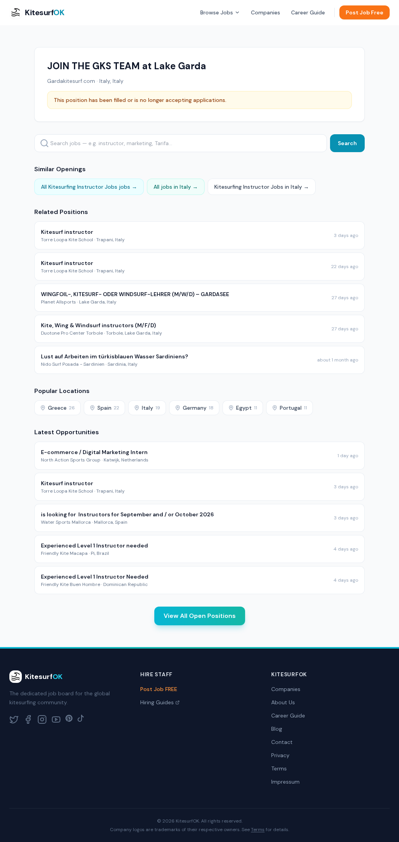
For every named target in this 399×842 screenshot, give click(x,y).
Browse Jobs (216, 12)
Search (347, 143)
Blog (276, 728)
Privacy (280, 755)
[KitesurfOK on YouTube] (56, 719)
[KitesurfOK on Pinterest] (68, 719)
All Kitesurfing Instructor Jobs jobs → (89, 186)
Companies (265, 12)
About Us (283, 702)
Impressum (285, 781)
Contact (282, 742)
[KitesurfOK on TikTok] (80, 719)
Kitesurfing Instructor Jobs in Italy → (261, 186)
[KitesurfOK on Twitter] (14, 719)
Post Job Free (364, 12)
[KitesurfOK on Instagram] (42, 719)
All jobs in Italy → (176, 186)
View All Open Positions (200, 616)
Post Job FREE (158, 689)
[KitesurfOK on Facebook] (28, 719)
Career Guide (308, 12)
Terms (279, 768)
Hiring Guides (157, 702)
